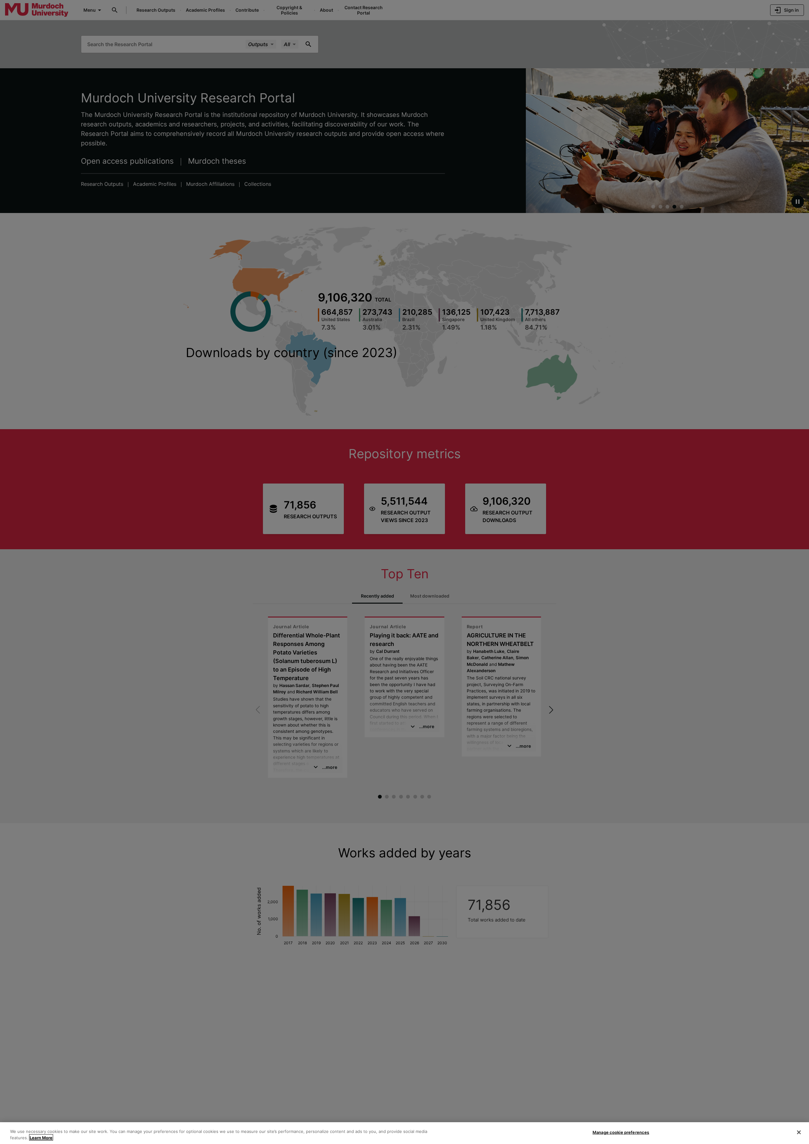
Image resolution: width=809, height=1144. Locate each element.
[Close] (799, 1132)
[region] (404, 1133)
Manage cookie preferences (621, 1132)
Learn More (41, 1137)
